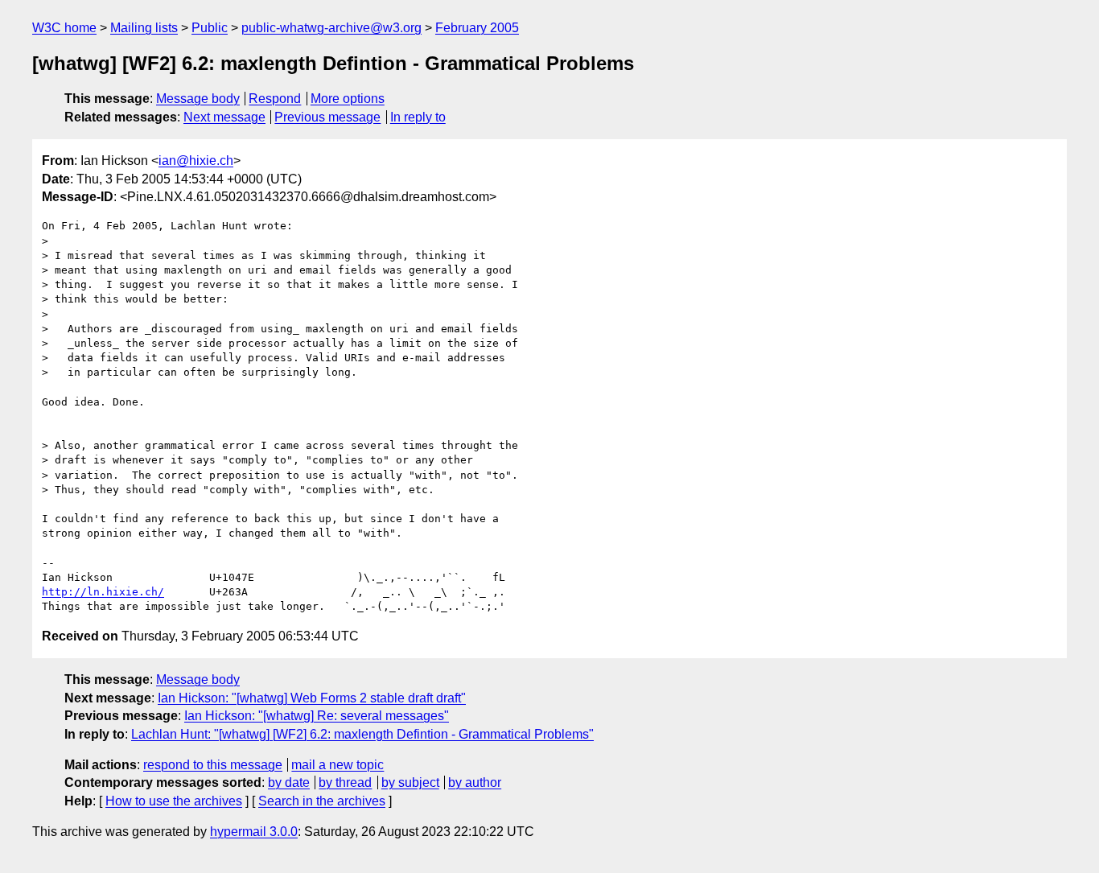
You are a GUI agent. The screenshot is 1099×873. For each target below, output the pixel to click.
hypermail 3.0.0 (254, 831)
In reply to (418, 117)
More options (348, 98)
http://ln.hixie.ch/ (103, 592)
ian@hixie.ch (195, 160)
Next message (224, 117)
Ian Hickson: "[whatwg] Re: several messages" (316, 716)
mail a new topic (337, 765)
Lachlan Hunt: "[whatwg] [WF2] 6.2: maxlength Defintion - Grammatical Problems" (362, 734)
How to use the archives (173, 801)
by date (289, 782)
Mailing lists (144, 28)
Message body (198, 98)
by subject (410, 782)
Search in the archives (321, 801)
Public (209, 28)
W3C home (64, 28)
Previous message (327, 117)
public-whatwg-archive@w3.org (331, 28)
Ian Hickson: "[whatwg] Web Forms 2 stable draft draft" (312, 698)
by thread (345, 782)
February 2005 (477, 28)
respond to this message (212, 765)
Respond (275, 98)
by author (474, 782)
